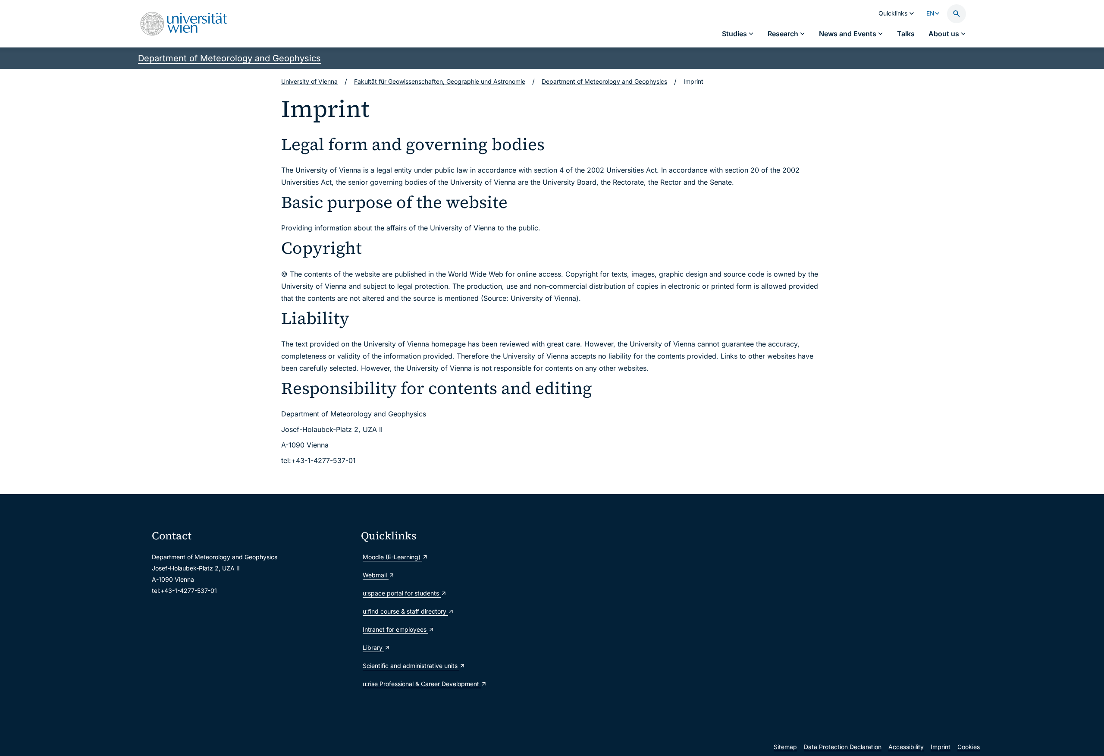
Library (373, 647)
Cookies (968, 746)
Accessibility (906, 746)
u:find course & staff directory (405, 611)
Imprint (940, 746)
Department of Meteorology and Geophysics (229, 58)
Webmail (376, 575)
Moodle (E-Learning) (392, 557)
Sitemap (785, 746)
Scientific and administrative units (411, 665)
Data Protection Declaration (842, 746)
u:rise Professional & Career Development (422, 683)
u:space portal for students (402, 593)
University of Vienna (309, 81)
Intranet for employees (395, 629)
